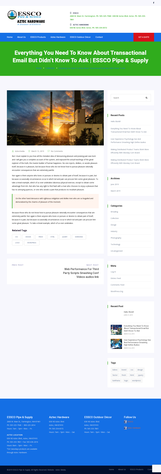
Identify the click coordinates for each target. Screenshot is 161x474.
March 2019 (115, 191)
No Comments (56, 151)
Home (9, 37)
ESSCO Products (38, 37)
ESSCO (130, 421)
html (53, 237)
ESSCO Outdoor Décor (80, 37)
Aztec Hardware (58, 37)
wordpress (31, 243)
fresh (41, 237)
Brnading (114, 212)
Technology (115, 244)
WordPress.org (117, 291)
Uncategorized (117, 251)
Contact (99, 37)
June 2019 (115, 184)
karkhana (79, 237)
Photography (116, 238)
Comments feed (117, 285)
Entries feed (116, 278)
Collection (50, 68)
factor (115, 375)
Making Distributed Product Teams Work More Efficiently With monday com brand (130, 151)
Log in (113, 272)
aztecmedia (19, 151)
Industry (114, 231)
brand (124, 369)
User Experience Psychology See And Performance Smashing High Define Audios (128, 140)
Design (113, 225)
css (16, 237)
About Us (21, 37)
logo (17, 243)
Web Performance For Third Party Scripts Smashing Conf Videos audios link (81, 273)
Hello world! (115, 121)
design (28, 237)
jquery (64, 237)
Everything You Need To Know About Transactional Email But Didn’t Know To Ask (129, 130)
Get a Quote (143, 37)
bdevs (115, 369)
